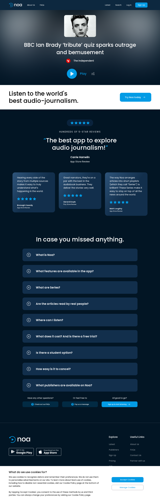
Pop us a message (82, 404)
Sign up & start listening (117, 404)
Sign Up (141, 5)
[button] (75, 255)
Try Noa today (133, 97)
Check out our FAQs (42, 404)
